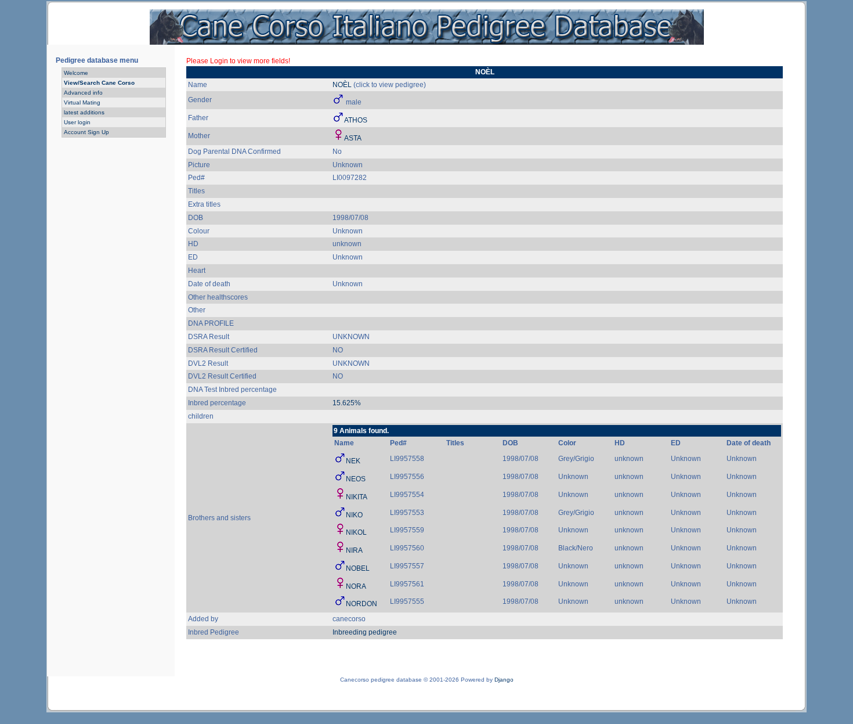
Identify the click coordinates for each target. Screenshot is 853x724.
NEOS (356, 479)
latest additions (84, 112)
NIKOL (356, 532)
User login (77, 122)
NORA (356, 586)
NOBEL (358, 568)
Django (504, 679)
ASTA (353, 138)
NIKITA (356, 497)
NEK (353, 461)
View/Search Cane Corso (99, 83)
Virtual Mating (82, 102)
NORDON (361, 604)
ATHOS (355, 120)
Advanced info (83, 92)
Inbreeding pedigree (364, 632)
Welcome (76, 73)
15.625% (346, 403)
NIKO (354, 515)
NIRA (354, 550)
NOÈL (342, 85)
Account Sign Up (86, 132)
